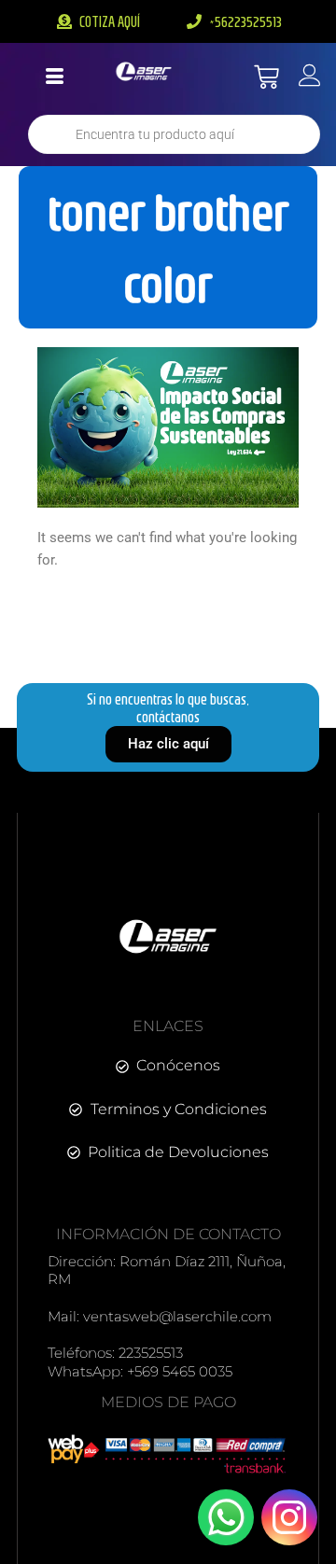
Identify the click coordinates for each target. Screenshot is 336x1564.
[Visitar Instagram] (289, 1517)
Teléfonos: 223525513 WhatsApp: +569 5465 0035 (140, 1362)
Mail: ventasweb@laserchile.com (160, 1316)
